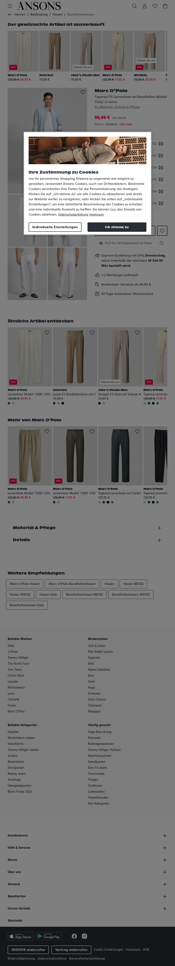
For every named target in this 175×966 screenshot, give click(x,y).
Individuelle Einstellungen (55, 227)
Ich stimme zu (117, 227)
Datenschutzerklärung (73, 214)
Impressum (96, 214)
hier (113, 209)
